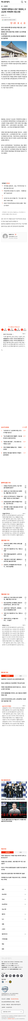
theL (3, 899)
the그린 (4, 909)
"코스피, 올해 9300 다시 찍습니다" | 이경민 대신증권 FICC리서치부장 (13, 820)
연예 (3, 924)
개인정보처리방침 (14, 999)
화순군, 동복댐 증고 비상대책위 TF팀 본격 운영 (13, 683)
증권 (3, 889)
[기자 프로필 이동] (5, 236)
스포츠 (3, 929)
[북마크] (24, 23)
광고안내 (3, 1004)
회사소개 (3, 999)
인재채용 (8, 999)
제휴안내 (8, 1004)
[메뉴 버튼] (25, 1)
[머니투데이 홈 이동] (6, 958)
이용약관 (17, 1001)
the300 (4, 894)
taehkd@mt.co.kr (13, 236)
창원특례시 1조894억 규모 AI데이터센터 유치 (12, 679)
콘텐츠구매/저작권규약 (16, 1004)
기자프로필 (4, 939)
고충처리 (3, 1007)
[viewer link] (24, 55)
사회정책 (6, 6)
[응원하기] (15, 234)
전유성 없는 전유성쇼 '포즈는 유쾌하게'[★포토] (13, 799)
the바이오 (4, 904)
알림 (3, 949)
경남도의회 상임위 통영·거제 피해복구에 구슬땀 (13, 873)
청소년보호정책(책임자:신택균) (8, 1001)
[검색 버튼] (22, 1)
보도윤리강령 (9, 1007)
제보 (3, 944)
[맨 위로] (24, 1014)
